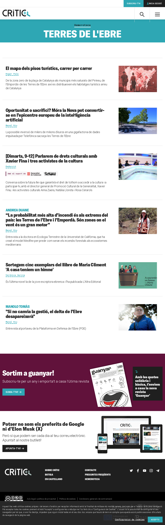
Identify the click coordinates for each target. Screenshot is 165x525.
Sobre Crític (52, 470)
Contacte (90, 470)
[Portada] (16, 13)
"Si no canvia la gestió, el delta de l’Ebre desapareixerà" (44, 311)
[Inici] (18, 472)
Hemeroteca (82, 25)
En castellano (53, 479)
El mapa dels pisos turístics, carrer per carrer (49, 68)
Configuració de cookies (130, 519)
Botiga (49, 474)
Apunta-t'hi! (13, 448)
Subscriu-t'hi (133, 3)
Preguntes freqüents (98, 474)
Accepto (155, 519)
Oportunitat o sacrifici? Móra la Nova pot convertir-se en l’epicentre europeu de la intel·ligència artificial (55, 115)
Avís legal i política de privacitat (41, 499)
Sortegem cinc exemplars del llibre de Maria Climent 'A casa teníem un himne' (56, 267)
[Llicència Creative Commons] (14, 498)
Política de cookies (67, 499)
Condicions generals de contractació (95, 499)
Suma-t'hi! (12, 392)
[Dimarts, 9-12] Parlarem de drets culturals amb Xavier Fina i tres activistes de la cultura (51, 158)
